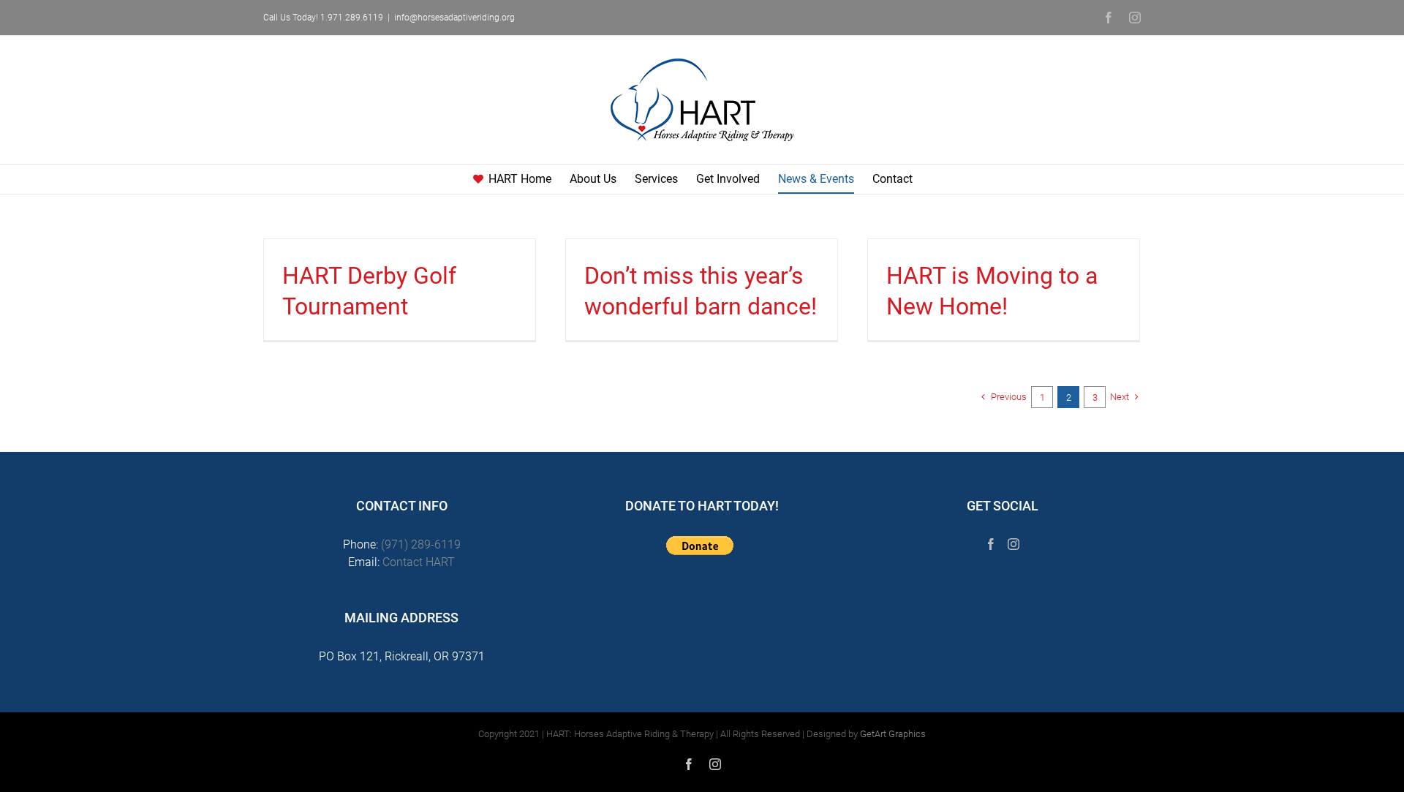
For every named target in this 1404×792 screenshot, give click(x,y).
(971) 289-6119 (421, 544)
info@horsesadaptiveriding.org (454, 17)
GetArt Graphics (893, 733)
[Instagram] (1013, 544)
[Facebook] (991, 544)
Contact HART (418, 562)
